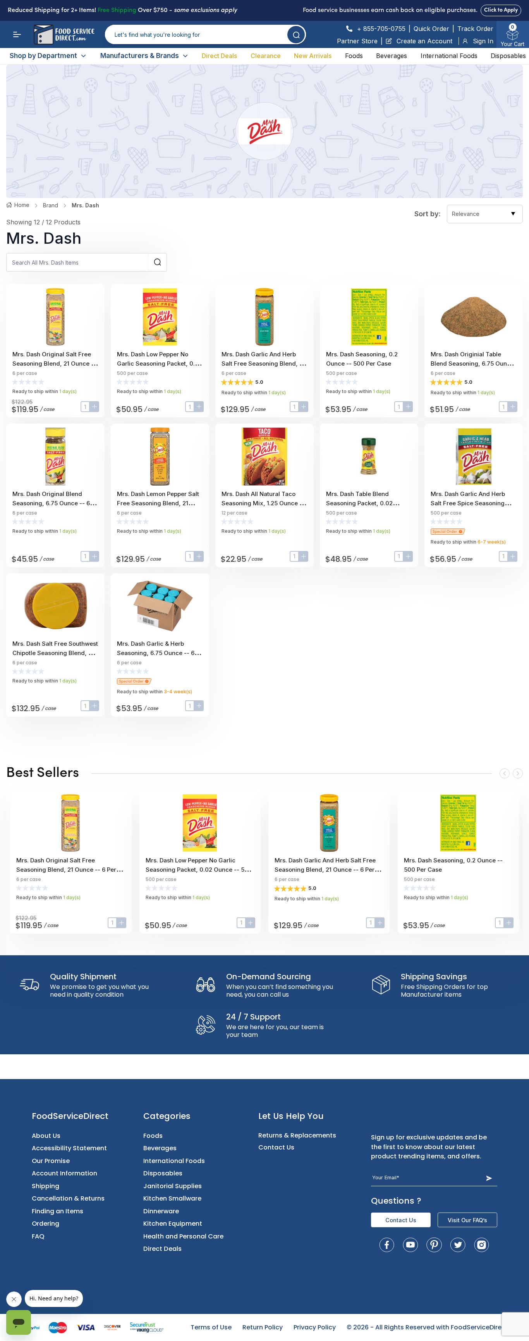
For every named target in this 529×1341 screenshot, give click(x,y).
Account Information (64, 1173)
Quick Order (431, 28)
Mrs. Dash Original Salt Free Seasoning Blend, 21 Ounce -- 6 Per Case (54, 363)
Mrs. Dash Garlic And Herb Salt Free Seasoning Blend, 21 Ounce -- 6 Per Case (263, 363)
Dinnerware (161, 1211)
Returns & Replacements (297, 1135)
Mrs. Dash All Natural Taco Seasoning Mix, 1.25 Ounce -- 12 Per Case (263, 503)
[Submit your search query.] (296, 34)
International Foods (449, 56)
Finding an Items (57, 1211)
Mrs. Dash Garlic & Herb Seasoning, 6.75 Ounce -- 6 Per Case (155, 653)
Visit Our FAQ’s (467, 1220)
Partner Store (357, 41)
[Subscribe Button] (488, 1177)
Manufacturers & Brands (139, 56)
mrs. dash (85, 205)
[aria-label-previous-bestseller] (505, 773)
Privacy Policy (315, 1327)
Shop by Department (43, 56)
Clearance (266, 56)
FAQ (38, 1236)
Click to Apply (501, 10)
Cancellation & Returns (68, 1198)
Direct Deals (219, 56)
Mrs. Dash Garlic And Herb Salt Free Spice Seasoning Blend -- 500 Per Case (468, 503)
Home (21, 205)
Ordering (45, 1223)
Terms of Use (211, 1327)
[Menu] (17, 34)
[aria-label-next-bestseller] (518, 773)
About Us (46, 1135)
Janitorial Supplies (172, 1186)
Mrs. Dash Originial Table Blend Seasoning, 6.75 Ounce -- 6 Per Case (472, 363)
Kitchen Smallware (172, 1198)
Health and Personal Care (183, 1236)
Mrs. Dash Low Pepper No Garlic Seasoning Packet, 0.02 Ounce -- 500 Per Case (159, 363)
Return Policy (262, 1327)
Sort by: (427, 214)
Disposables (508, 56)
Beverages (391, 56)
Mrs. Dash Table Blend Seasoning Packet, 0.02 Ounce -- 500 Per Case (359, 503)
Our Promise (51, 1160)
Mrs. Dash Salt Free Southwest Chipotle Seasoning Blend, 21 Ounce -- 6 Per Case (55, 653)
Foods (354, 56)
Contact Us (276, 1147)
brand (50, 205)
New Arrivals (312, 56)
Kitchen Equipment (172, 1223)
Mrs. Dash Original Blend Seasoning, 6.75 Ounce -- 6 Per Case (51, 503)
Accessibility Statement (69, 1148)
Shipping (45, 1186)
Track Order (475, 28)
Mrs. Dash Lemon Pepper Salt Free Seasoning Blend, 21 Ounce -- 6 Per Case (158, 503)
